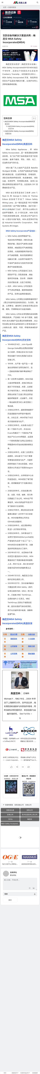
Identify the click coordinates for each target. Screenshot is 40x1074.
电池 (6, 209)
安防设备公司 (19, 805)
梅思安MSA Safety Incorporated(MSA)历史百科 (21, 127)
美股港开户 (15, 1073)
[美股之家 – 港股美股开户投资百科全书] (20, 2)
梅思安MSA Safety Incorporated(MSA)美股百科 (20, 123)
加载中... (7, 842)
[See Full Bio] (31, 714)
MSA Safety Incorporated (10, 824)
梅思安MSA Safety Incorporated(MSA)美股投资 (19, 132)
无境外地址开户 (25, 1073)
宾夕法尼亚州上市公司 (29, 814)
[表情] (29, 888)
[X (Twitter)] (20, 718)
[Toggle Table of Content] (32, 118)
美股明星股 (12, 7)
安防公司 (30, 810)
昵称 (6, 894)
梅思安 (29, 819)
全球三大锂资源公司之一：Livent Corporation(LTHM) (11, 760)
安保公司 (28, 805)
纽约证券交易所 (14, 579)
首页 (4, 7)
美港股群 (35, 1073)
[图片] (33, 888)
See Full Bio (25, 714)
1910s (10, 819)
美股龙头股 (10, 810)
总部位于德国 (22, 602)
